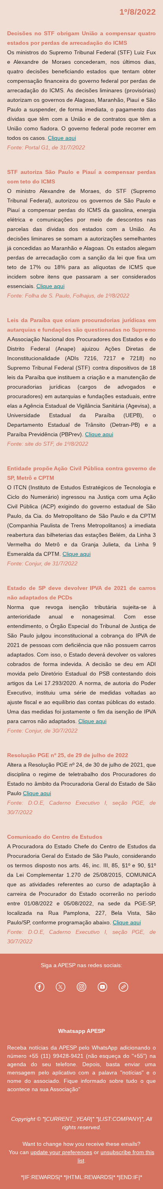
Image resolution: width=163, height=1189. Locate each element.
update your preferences (61, 1152)
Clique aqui (62, 138)
